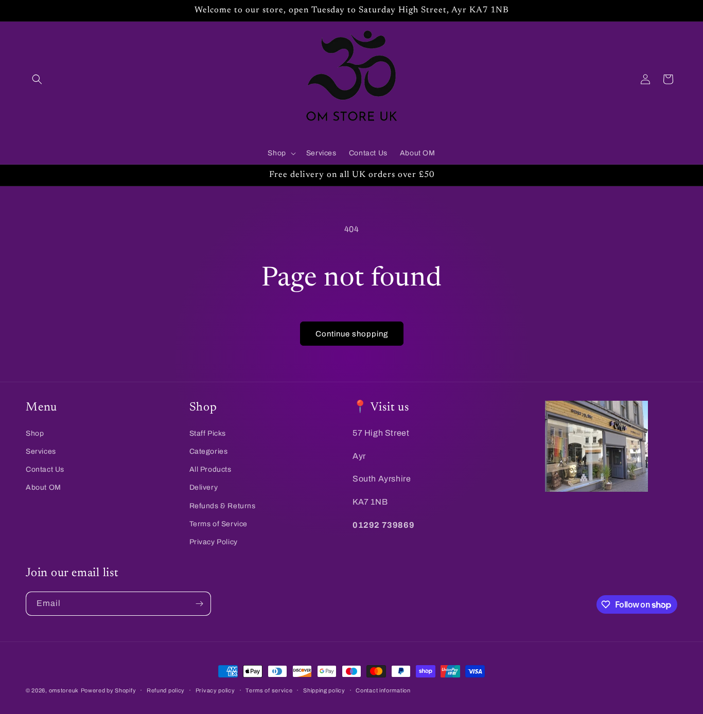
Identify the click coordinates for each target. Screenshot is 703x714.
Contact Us (45, 469)
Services (41, 451)
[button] (37, 79)
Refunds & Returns (222, 506)
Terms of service (268, 690)
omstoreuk (64, 690)
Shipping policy (324, 690)
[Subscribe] (199, 604)
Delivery (203, 487)
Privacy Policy (213, 542)
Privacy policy (215, 690)
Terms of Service (218, 524)
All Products (210, 469)
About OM (43, 487)
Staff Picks (207, 433)
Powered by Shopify (108, 690)
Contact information (383, 690)
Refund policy (166, 690)
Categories (208, 451)
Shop (35, 433)
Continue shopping (351, 334)
